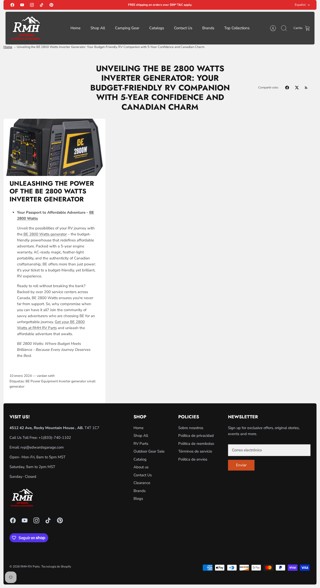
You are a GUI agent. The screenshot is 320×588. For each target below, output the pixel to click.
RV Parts (141, 443)
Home (75, 27)
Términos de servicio (195, 451)
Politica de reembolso (196, 443)
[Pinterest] (51, 4)
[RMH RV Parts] (26, 28)
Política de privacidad (196, 435)
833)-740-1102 (57, 437)
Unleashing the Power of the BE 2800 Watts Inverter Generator (52, 191)
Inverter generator (72, 381)
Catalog (140, 459)
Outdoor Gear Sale (149, 451)
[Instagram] (32, 4)
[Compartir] (287, 87)
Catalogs (156, 27)
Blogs (138, 498)
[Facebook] (12, 4)
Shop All (97, 27)
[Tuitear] (297, 87)
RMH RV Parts (30, 567)
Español (300, 5)
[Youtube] (22, 4)
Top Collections (237, 27)
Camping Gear (127, 27)
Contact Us (183, 27)
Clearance (142, 482)
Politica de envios (192, 459)
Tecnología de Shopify (56, 567)
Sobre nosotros (190, 427)
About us (141, 467)
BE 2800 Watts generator (44, 234)
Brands (208, 27)
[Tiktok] (41, 4)
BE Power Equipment (42, 381)
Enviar (241, 465)
